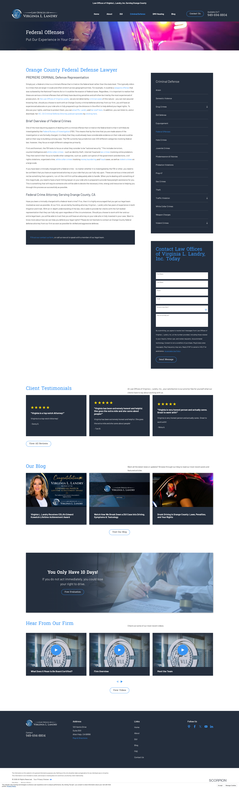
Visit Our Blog (119, 532)
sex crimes (105, 152)
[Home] (35, 14)
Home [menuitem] (96, 14)
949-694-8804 (217, 15)
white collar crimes (55, 152)
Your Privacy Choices (41, 779)
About (136, 733)
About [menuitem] (109, 14)
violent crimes (126, 159)
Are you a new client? (163, 307)
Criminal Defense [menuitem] (137, 14)
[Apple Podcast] (189, 726)
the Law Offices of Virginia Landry (54, 99)
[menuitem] (182, 90)
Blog (136, 745)
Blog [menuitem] (173, 14)
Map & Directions (80, 738)
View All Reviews (38, 443)
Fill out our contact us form (41, 237)
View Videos (119, 690)
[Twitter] (200, 726)
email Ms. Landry (79, 110)
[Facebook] (194, 726)
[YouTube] (206, 726)
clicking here (91, 113)
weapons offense (121, 87)
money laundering (88, 159)
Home (136, 727)
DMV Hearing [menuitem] (158, 14)
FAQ (136, 751)
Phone (158, 290)
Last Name (160, 282)
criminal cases (95, 99)
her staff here (97, 110)
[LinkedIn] (211, 726)
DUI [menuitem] (121, 14)
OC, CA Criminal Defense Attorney (53, 113)
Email (158, 299)
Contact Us (195, 13)
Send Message (166, 359)
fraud (102, 159)
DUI (135, 739)
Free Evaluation (73, 592)
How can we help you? (163, 315)
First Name (160, 274)
